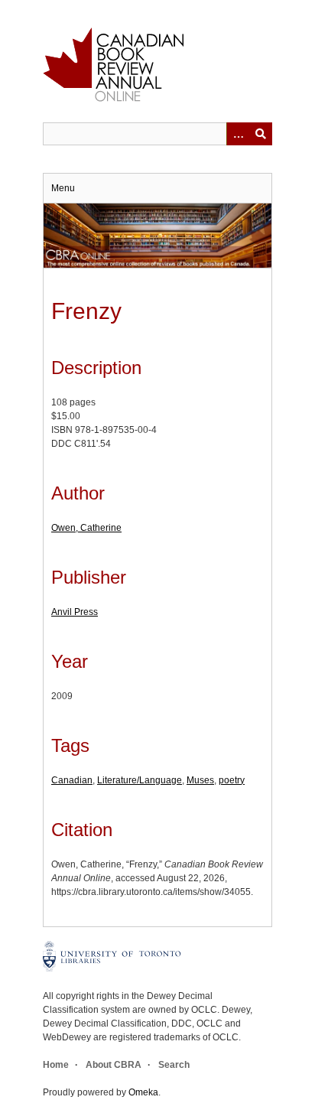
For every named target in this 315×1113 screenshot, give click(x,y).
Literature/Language (139, 780)
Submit (260, 133)
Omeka (143, 1092)
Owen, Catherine (86, 527)
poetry (232, 780)
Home (56, 1064)
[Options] (237, 133)
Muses (200, 780)
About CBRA (113, 1064)
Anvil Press (74, 612)
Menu (63, 188)
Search (174, 1064)
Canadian (72, 780)
